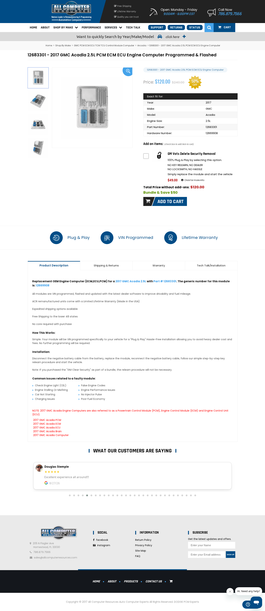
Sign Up (230, 555)
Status (194, 27)
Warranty (159, 265)
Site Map (140, 550)
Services (111, 27)
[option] (92, 108)
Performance (91, 27)
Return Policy (143, 540)
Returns (176, 27)
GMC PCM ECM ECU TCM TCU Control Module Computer (104, 45)
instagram (103, 545)
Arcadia (141, 45)
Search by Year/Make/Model (128, 36)
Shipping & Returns (106, 265)
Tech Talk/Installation (211, 265)
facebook (101, 540)
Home (33, 27)
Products (131, 581)
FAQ (137, 556)
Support (157, 27)
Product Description (53, 265)
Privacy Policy (143, 545)
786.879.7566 (230, 14)
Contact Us (153, 581)
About (45, 27)
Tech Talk (133, 27)
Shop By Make (63, 27)
